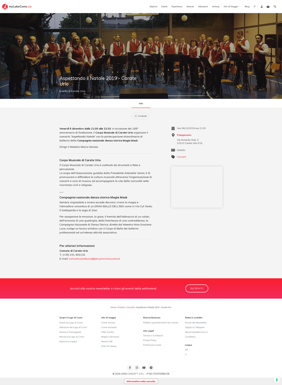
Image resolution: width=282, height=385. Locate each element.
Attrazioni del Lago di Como (73, 327)
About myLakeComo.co (196, 332)
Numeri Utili (106, 341)
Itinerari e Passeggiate (70, 332)
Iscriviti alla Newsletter (196, 322)
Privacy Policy (149, 340)
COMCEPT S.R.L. (136, 373)
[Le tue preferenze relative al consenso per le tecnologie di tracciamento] (277, 380)
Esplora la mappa (68, 341)
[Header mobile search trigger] (275, 6)
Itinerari (190, 6)
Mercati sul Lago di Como (71, 336)
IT (255, 6)
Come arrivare (108, 322)
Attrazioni (203, 6)
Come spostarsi (109, 327)
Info (141, 103)
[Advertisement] (197, 187)
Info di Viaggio (231, 6)
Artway (215, 6)
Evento (63, 91)
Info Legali (148, 331)
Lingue (188, 345)
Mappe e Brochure (110, 336)
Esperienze (177, 6)
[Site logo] (17, 6)
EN (186, 349)
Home (113, 307)
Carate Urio (78, 91)
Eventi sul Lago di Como (71, 322)
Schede (121, 307)
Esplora (153, 6)
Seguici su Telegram (195, 327)
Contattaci (190, 336)
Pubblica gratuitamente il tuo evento (160, 322)
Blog (247, 6)
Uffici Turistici (107, 332)
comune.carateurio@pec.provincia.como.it (94, 258)
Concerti (181, 156)
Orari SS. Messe (108, 346)
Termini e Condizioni (153, 335)
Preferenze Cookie (152, 345)
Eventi (164, 6)
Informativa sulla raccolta (141, 381)
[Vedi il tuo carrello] (268, 6)
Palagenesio (184, 134)
